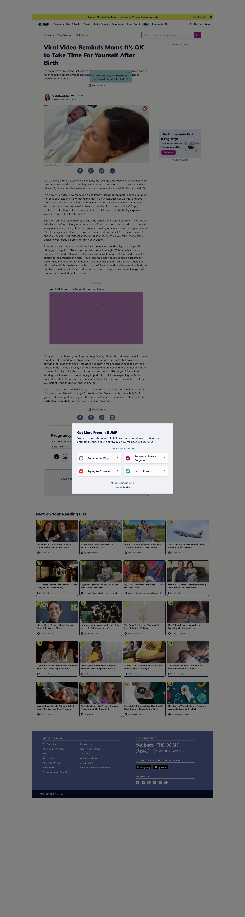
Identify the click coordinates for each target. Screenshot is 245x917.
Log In (131, 483)
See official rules (123, 487)
